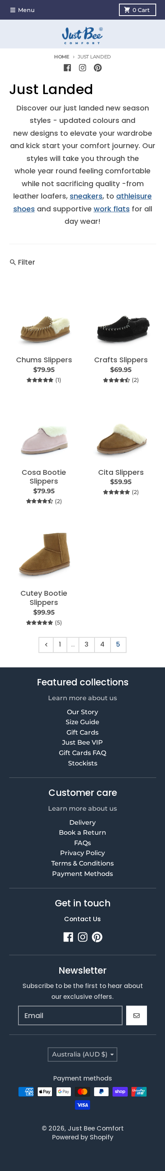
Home (61, 57)
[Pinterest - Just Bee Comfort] (98, 68)
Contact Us (82, 919)
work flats (112, 209)
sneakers (86, 196)
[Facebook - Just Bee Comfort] (67, 68)
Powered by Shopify (82, 1137)
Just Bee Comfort (96, 1128)
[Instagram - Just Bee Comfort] (82, 68)
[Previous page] (46, 645)
